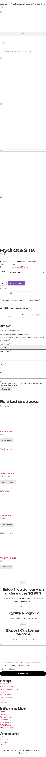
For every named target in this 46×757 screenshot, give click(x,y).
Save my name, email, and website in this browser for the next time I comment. (22, 384)
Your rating (5, 344)
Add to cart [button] (7, 524)
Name (3, 364)
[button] (23, 34)
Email (3, 372)
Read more (6, 440)
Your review (5, 351)
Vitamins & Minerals (13, 51)
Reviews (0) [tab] (35, 300)
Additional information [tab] (12, 300)
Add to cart (16, 283)
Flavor (2, 271)
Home (2, 51)
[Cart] (3, 42)
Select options (8, 482)
